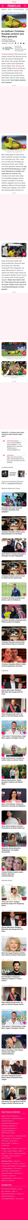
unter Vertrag (16, 66)
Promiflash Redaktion (9, 41)
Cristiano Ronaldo (8, 54)
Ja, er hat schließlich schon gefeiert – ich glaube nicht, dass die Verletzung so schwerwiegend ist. (14, 446)
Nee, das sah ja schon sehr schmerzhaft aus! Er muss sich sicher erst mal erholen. (16, 459)
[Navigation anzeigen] (2, 6)
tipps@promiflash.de (14, 483)
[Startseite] (14, 6)
